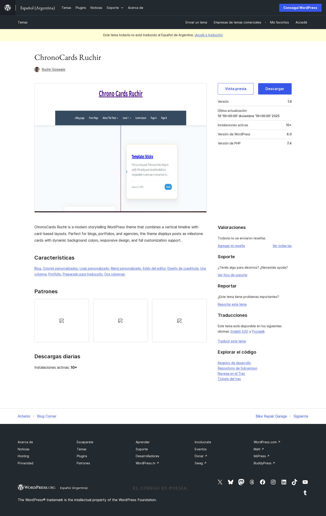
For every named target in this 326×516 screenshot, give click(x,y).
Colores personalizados (60, 268)
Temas (22, 22)
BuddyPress (264, 463)
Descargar (274, 89)
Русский (258, 331)
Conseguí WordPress (300, 8)
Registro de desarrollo (234, 363)
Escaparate (85, 442)
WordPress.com (267, 442)
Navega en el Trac (231, 373)
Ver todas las (282, 246)
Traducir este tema (232, 341)
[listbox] (120, 320)
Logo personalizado (94, 268)
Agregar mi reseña (231, 246)
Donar (201, 456)
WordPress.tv (147, 463)
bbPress (262, 456)
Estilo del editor (154, 268)
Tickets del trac (229, 379)
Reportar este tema (232, 304)
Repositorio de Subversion (237, 368)
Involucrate (203, 442)
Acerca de (25, 442)
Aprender (143, 442)
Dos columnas (114, 274)
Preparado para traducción (83, 274)
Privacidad (25, 463)
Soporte (142, 449)
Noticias (23, 449)
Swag (201, 463)
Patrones (83, 463)
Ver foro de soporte (232, 275)
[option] (61, 320)
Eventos (201, 449)
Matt (259, 449)
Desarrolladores (147, 456)
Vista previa (235, 89)
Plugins (82, 456)
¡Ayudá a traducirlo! (208, 35)
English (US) (239, 331)
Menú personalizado (126, 268)
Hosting (23, 456)
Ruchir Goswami (53, 69)
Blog (37, 268)
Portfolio (54, 274)
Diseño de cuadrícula (182, 268)
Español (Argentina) (74, 488)
